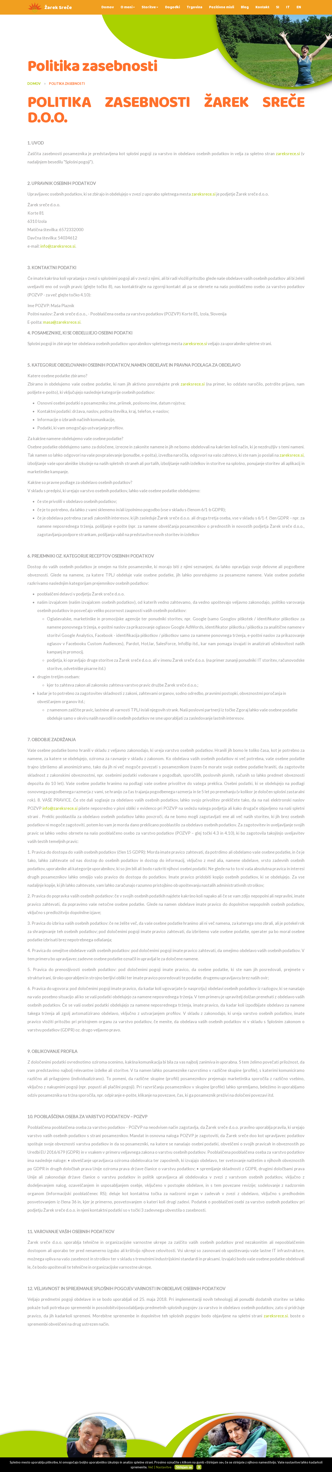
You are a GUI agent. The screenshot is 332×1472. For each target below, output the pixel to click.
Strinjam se (184, 1467)
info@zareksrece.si (57, 246)
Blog (245, 7)
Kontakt (262, 7)
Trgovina (194, 7)
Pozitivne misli (221, 7)
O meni (126, 7)
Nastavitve (163, 1467)
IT (288, 7)
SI (277, 7)
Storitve (149, 7)
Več (150, 1467)
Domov (107, 7)
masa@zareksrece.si (61, 322)
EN (299, 7)
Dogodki (172, 7)
